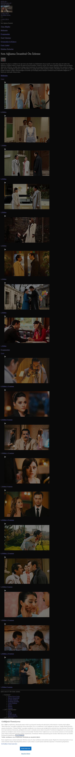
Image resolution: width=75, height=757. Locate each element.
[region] (37, 738)
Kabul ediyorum (25, 748)
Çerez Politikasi (20, 735)
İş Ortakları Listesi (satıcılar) (9, 744)
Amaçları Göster (25, 753)
